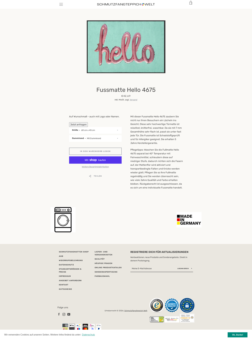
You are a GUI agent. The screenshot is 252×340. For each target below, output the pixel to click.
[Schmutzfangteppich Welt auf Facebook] (58, 314)
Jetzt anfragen (78, 124)
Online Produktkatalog (108, 268)
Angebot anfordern (70, 281)
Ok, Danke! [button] (237, 335)
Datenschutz (66, 265)
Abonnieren (183, 268)
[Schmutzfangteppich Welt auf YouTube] (68, 314)
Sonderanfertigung (106, 272)
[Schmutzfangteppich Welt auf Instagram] (63, 314)
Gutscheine (65, 289)
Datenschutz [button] (88, 334)
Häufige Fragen (103, 263)
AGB (61, 256)
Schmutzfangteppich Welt (135, 311)
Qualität (100, 259)
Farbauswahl (102, 276)
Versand (133, 100)
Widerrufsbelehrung (71, 260)
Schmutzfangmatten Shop (74, 252)
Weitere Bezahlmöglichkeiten (95, 167)
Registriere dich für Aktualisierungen (159, 252)
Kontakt (63, 285)
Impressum (65, 276)
